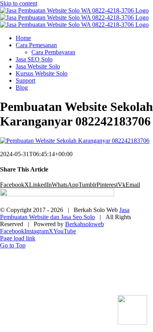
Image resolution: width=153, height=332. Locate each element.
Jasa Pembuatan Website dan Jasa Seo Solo (64, 213)
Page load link (17, 238)
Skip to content (18, 3)
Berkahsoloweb (84, 224)
